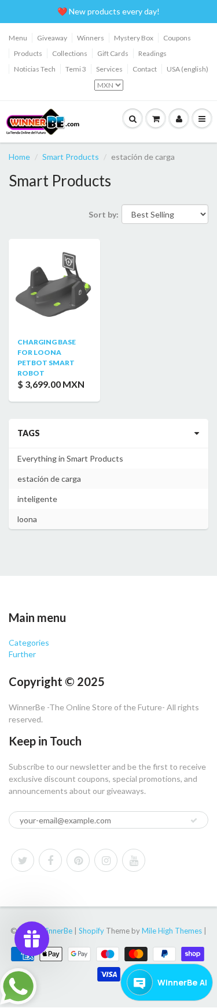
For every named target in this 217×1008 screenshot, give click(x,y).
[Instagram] (105, 860)
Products (28, 53)
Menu (18, 37)
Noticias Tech (35, 69)
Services (109, 69)
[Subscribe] (194, 820)
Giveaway (52, 37)
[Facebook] (50, 860)
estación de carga (49, 479)
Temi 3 (75, 69)
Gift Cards (112, 53)
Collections (69, 53)
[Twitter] (22, 860)
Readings (152, 53)
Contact (145, 69)
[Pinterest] (78, 860)
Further (22, 654)
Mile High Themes (172, 930)
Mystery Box (133, 37)
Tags (28, 433)
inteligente (37, 499)
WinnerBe (55, 930)
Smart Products (70, 157)
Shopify (91, 930)
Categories (29, 642)
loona (27, 519)
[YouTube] (133, 860)
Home (19, 157)
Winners (90, 37)
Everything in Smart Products (70, 458)
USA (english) (187, 69)
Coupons (177, 37)
